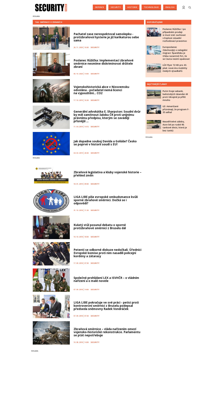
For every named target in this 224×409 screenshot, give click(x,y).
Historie (132, 7)
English (170, 7)
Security (116, 7)
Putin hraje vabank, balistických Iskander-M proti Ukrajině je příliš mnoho (175, 95)
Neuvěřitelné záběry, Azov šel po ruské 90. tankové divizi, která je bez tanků (175, 126)
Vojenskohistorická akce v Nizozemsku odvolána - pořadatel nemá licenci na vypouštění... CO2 (101, 90)
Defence (99, 7)
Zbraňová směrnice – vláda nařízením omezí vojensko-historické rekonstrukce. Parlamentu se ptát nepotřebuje (107, 332)
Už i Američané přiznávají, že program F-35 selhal (176, 109)
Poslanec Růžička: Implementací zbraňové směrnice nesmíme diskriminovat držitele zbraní (103, 63)
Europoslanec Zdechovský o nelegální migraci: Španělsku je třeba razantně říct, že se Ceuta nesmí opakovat (176, 53)
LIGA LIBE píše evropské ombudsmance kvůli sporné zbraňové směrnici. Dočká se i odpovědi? (106, 200)
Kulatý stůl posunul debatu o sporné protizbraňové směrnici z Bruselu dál (100, 226)
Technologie (151, 7)
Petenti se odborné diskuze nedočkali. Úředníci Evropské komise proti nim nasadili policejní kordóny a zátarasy (107, 253)
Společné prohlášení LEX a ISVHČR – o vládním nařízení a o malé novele (106, 279)
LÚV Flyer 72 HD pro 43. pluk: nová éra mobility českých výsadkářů (175, 68)
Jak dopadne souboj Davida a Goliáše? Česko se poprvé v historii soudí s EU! (105, 142)
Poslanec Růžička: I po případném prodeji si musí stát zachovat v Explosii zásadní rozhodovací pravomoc (175, 35)
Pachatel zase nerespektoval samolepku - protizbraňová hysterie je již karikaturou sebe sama (106, 37)
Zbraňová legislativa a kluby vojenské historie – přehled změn (107, 173)
